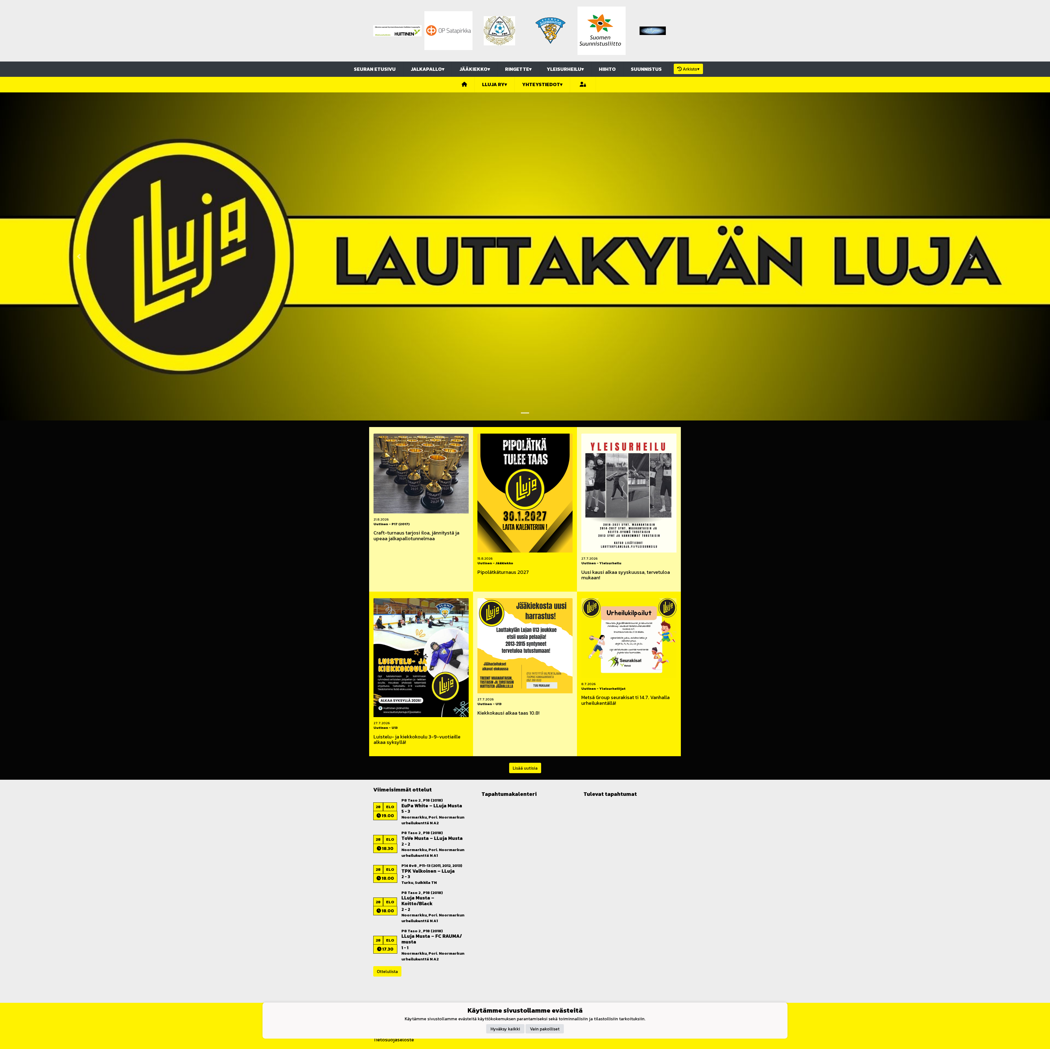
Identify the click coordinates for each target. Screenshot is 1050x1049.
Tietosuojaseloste (393, 1039)
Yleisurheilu (565, 69)
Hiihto (607, 69)
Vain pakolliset (544, 1028)
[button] (79, 256)
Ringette (518, 69)
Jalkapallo (427, 69)
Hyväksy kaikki (505, 1028)
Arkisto (691, 69)
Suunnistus (646, 69)
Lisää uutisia (525, 768)
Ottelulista (387, 971)
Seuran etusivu (375, 69)
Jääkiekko (474, 69)
